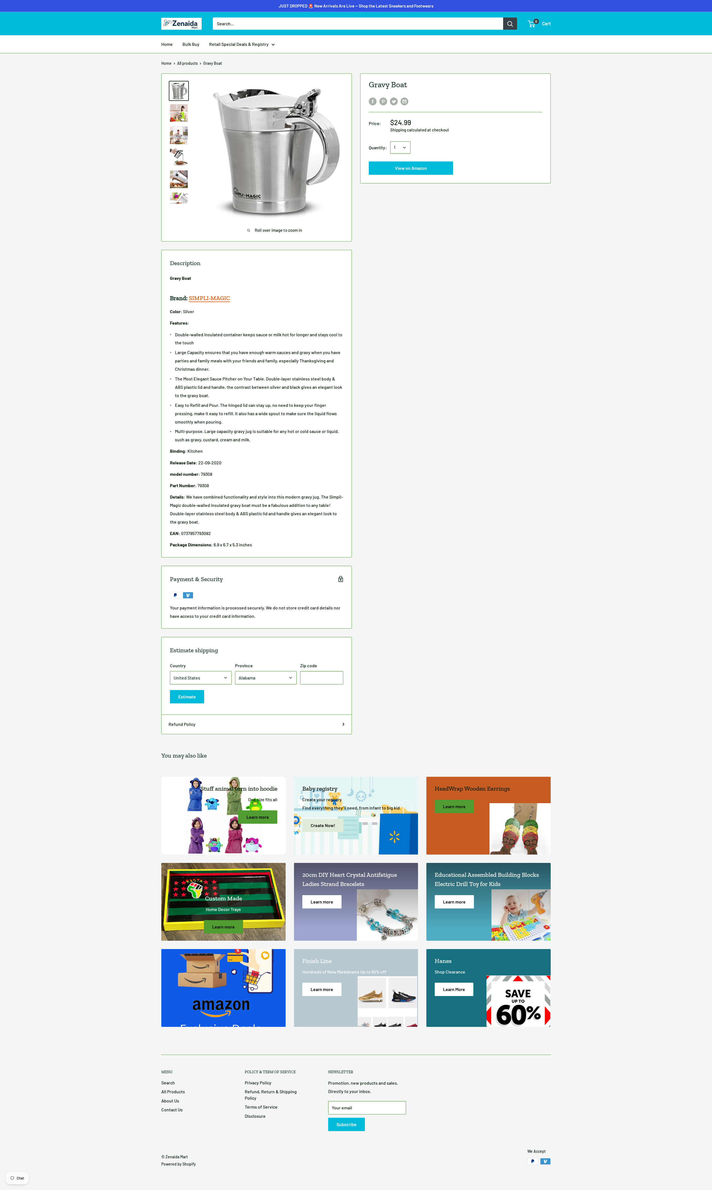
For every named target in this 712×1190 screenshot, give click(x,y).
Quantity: (378, 147)
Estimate (187, 696)
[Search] (510, 24)
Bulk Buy (190, 44)
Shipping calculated (408, 129)
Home (167, 44)
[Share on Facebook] (373, 101)
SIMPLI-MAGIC (209, 298)
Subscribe (347, 1124)
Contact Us (172, 1109)
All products (187, 63)
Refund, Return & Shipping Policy (271, 1094)
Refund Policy (182, 724)
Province (244, 665)
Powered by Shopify (178, 1164)
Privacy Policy (258, 1082)
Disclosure (255, 1116)
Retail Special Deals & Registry (239, 44)
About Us (170, 1100)
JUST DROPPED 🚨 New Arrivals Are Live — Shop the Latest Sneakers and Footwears (356, 5)
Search (168, 1082)
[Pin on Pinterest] (383, 101)
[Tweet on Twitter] (394, 101)
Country (178, 665)
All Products (173, 1091)
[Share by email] (404, 101)
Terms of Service (261, 1106)
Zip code (308, 665)
